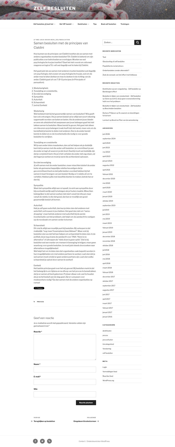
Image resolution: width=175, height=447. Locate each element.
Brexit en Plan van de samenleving (125, 120)
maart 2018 (107, 268)
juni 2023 (106, 147)
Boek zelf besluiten (108, 24)
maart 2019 (107, 223)
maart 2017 (107, 303)
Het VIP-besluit (66, 24)
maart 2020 (107, 192)
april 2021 (106, 170)
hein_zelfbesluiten (60, 40)
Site (35, 389)
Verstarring (107, 349)
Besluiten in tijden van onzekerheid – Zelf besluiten (122, 96)
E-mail (37, 376)
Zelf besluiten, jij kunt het (43, 24)
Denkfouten (82, 24)
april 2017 (106, 299)
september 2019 (109, 205)
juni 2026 (106, 134)
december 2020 (109, 179)
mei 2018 (106, 259)
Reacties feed (108, 376)
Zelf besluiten (55, 8)
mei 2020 (106, 183)
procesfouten (108, 340)
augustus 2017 (108, 290)
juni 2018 (106, 254)
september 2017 (109, 286)
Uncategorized (108, 344)
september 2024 (109, 139)
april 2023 (106, 156)
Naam (37, 364)
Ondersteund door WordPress (98, 441)
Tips (95, 24)
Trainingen (125, 24)
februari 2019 (108, 228)
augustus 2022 (108, 165)
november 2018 (109, 241)
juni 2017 (106, 294)
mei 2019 (106, 219)
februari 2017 (108, 308)
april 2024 (106, 143)
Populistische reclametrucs (113, 66)
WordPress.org (108, 380)
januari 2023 (107, 161)
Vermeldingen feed (110, 371)
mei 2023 (106, 152)
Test (104, 57)
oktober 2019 (108, 201)
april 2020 (106, 187)
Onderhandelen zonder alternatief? (116, 70)
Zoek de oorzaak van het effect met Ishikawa (120, 75)
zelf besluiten (108, 353)
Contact (82, 441)
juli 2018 (106, 250)
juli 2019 (106, 210)
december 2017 (109, 277)
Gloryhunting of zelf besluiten (114, 61)
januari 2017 (107, 312)
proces (40, 302)
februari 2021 (108, 174)
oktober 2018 (108, 245)
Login (105, 367)
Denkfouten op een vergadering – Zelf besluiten (120, 89)
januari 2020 (107, 196)
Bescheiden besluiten (113, 108)
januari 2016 (107, 317)
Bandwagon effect (110, 92)
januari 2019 (107, 232)
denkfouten (107, 331)
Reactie (38, 332)
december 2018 (109, 236)
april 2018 (106, 263)
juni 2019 (106, 214)
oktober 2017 (108, 281)
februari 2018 (108, 272)
